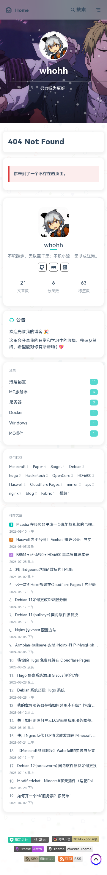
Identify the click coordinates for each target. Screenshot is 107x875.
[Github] (42, 267)
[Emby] (64, 267)
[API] (53, 267)
